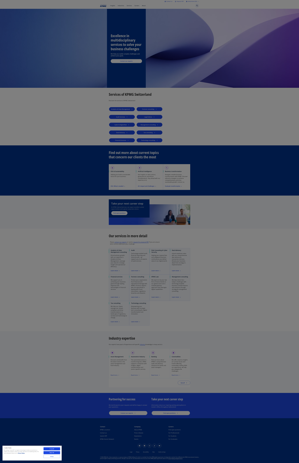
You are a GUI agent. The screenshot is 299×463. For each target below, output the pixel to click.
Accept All (52, 448)
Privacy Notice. (21, 453)
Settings (52, 456)
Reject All (52, 452)
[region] (32, 453)
